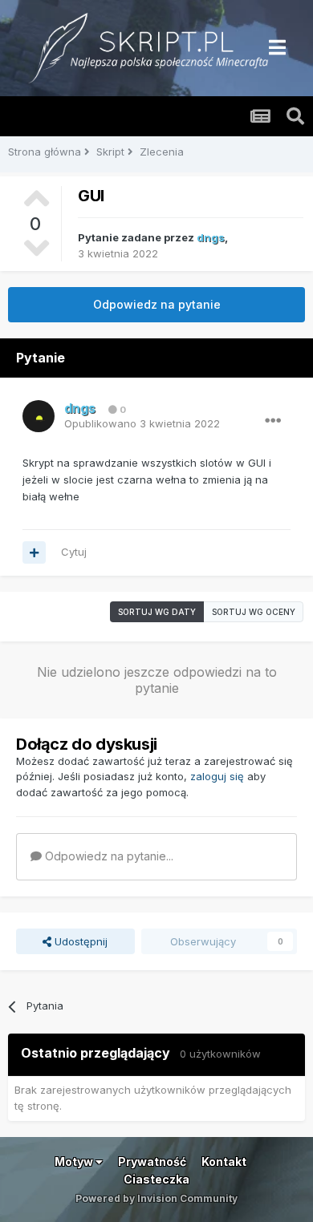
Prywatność (152, 1161)
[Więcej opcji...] (273, 421)
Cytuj (74, 551)
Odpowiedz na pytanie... (107, 856)
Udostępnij (79, 941)
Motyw (75, 1161)
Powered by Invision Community (156, 1198)
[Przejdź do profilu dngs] (38, 416)
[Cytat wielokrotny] (34, 552)
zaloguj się (217, 776)
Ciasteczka (156, 1179)
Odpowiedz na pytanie (157, 304)
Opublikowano (142, 423)
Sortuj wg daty (157, 612)
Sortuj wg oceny (253, 612)
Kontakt (223, 1161)
